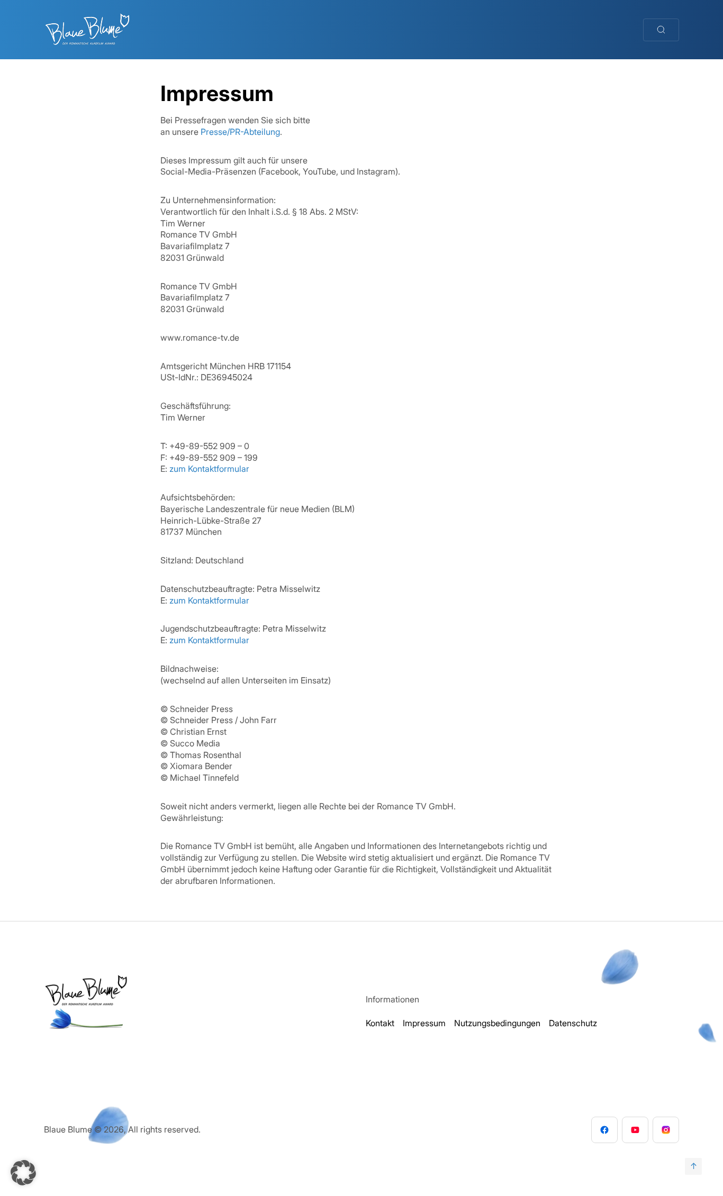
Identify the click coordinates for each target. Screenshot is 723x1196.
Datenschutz (573, 1023)
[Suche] (661, 30)
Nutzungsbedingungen (497, 1023)
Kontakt (380, 1023)
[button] (23, 1172)
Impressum (424, 1023)
